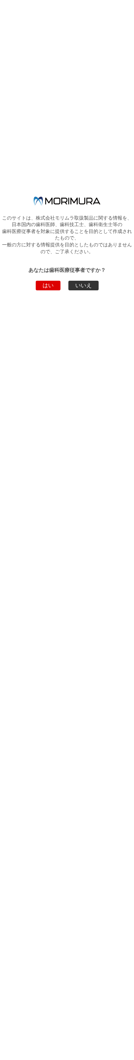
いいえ (83, 285)
